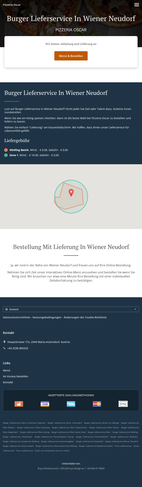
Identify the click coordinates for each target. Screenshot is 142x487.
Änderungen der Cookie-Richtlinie (85, 317)
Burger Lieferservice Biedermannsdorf (96, 446)
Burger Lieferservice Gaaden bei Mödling (21, 441)
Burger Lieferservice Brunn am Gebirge (101, 423)
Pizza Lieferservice (123, 446)
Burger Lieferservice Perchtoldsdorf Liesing (54, 436)
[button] (136, 4)
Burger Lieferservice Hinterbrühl (17, 436)
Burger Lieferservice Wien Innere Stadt (69, 432)
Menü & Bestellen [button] (71, 56)
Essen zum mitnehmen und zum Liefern (52, 450)
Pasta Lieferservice (24, 450)
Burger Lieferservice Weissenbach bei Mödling (56, 446)
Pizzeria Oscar (12, 4)
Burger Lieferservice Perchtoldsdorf (92, 436)
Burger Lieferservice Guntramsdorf (18, 446)
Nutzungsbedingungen (47, 317)
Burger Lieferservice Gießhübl (124, 436)
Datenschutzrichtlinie (16, 317)
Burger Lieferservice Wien (99, 432)
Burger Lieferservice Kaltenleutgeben (57, 441)
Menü (6, 370)
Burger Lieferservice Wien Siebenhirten (69, 427)
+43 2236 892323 (17, 348)
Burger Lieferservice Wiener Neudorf (121, 441)
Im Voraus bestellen (15, 376)
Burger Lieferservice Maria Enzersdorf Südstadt (24, 423)
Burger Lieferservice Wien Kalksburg (33, 427)
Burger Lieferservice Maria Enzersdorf (65, 423)
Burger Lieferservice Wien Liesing (35, 432)
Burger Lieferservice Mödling (125, 432)
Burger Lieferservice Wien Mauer (104, 427)
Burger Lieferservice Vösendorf (89, 441)
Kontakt (8, 382)
